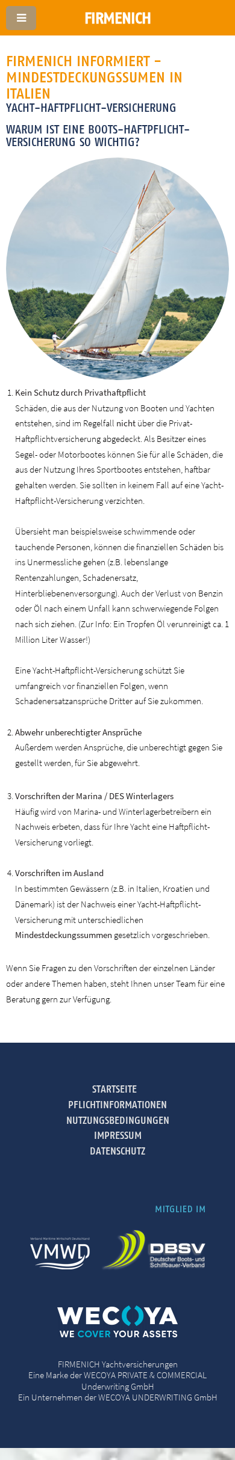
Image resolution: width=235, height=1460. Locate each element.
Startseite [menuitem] (114, 1089)
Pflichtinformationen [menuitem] (117, 1104)
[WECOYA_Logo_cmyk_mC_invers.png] (117, 1334)
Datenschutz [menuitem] (117, 1151)
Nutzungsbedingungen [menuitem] (117, 1120)
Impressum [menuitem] (118, 1135)
